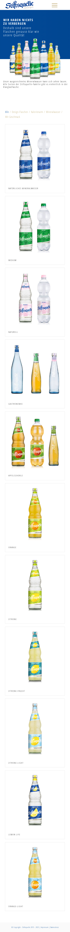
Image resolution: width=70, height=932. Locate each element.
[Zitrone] (35, 585)
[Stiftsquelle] (29, 5)
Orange (12, 547)
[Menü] (53, 5)
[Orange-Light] (35, 872)
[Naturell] (35, 298)
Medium (12, 260)
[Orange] (35, 513)
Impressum (45, 927)
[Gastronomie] (35, 369)
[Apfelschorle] (35, 441)
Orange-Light (15, 906)
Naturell (13, 332)
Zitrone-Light (16, 762)
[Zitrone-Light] (35, 728)
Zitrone (12, 619)
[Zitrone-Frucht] (35, 657)
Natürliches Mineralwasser (23, 188)
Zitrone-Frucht (16, 691)
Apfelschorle (15, 475)
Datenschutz (54, 927)
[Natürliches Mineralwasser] (35, 154)
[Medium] (35, 226)
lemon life (14, 834)
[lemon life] (35, 800)
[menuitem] (53, 5)
